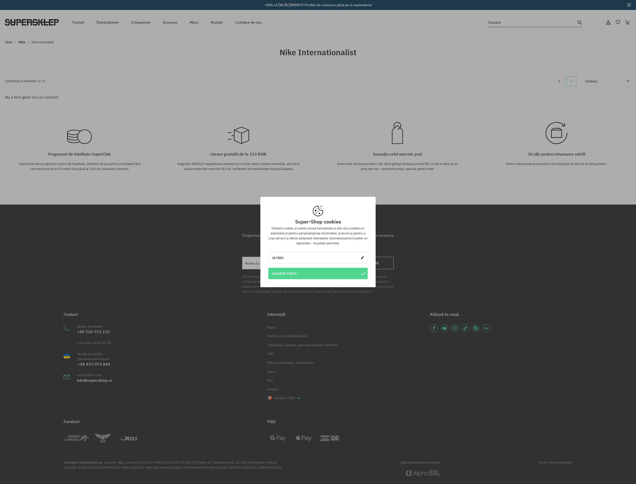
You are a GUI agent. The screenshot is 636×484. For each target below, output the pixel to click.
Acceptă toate (284, 273)
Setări (278, 258)
